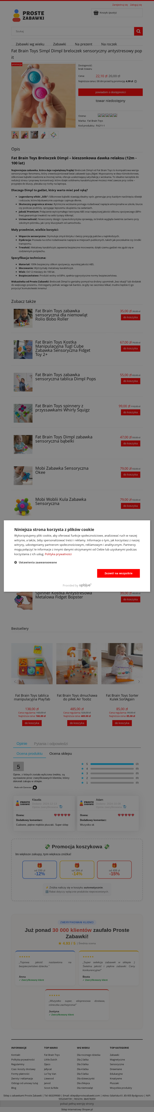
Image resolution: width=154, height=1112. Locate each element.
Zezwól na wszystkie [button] (119, 573)
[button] (35, 562)
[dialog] (77, 556)
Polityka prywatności (58, 554)
